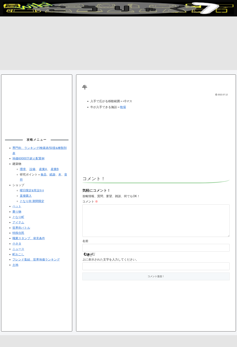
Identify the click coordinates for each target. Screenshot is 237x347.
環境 (23, 169)
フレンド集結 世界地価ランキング (36, 259)
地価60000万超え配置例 (28, 158)
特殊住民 (18, 232)
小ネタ (16, 243)
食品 (43, 174)
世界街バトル (21, 227)
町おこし (18, 254)
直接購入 (26, 195)
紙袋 (52, 174)
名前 (85, 241)
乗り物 (16, 211)
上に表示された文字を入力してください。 (110, 259)
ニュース (18, 249)
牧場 (123, 107)
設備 (32, 169)
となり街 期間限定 (32, 201)
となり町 (18, 217)
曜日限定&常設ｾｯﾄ (32, 190)
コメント (90, 201)
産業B (55, 169)
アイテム (18, 222)
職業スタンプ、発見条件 (28, 238)
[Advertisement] (118, 44)
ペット (16, 206)
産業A (43, 169)
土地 (15, 264)
